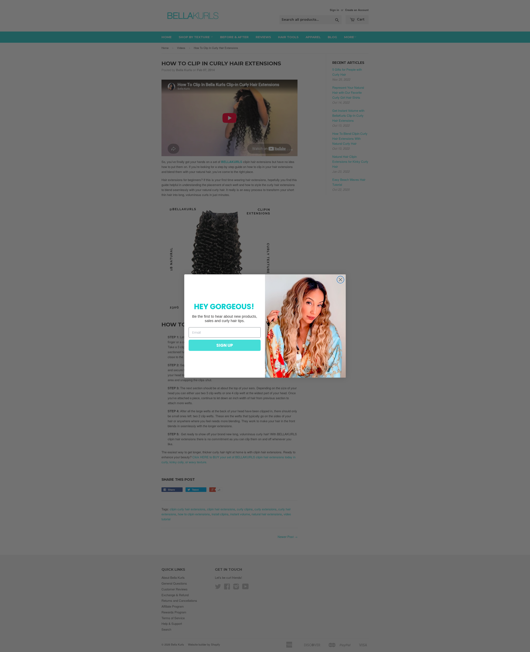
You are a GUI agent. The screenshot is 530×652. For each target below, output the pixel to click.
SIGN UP (224, 345)
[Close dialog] (340, 279)
